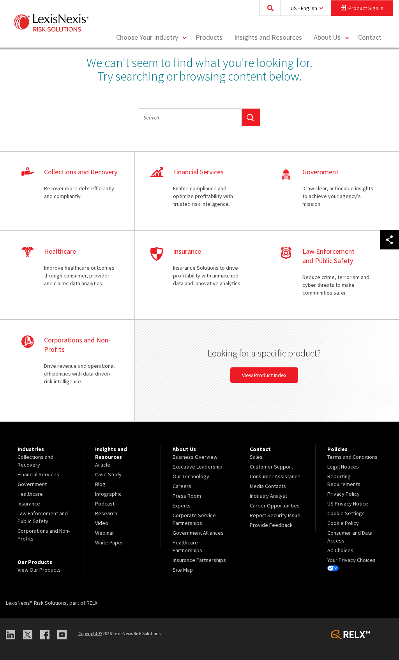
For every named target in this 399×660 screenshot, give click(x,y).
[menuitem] (209, 37)
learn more (70, 191)
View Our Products (39, 569)
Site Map (183, 569)
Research (106, 513)
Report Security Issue (275, 515)
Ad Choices (340, 550)
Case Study (108, 474)
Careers (182, 486)
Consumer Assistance (275, 476)
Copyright (90, 633)
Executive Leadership (197, 466)
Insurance (29, 503)
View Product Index (264, 375)
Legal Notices (343, 466)
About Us (327, 37)
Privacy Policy (343, 493)
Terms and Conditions (352, 456)
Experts (182, 505)
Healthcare (30, 493)
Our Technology (191, 476)
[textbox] (190, 117)
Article (102, 464)
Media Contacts (268, 486)
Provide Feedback (271, 524)
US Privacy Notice (347, 503)
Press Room (187, 495)
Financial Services (38, 474)
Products (209, 37)
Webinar (104, 532)
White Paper (109, 542)
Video (101, 523)
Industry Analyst (268, 495)
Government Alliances (198, 532)
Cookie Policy (343, 523)
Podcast (105, 503)
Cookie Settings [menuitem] (346, 513)
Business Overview (195, 456)
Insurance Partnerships (199, 559)
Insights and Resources (268, 37)
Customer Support (271, 466)
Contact (369, 37)
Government (32, 484)
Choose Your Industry (147, 37)
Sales (256, 456)
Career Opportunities (275, 505)
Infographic (108, 493)
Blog (100, 484)
